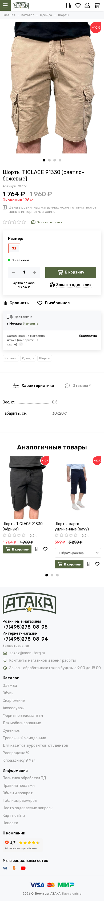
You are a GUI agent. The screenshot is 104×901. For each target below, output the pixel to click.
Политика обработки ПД (24, 778)
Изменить (30, 323)
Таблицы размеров (20, 800)
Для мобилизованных (22, 723)
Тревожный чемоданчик (24, 738)
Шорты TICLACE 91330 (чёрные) (23, 527)
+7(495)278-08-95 (25, 627)
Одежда (28, 358)
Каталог (11, 358)
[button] (44, 160)
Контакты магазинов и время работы (42, 660)
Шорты (44, 358)
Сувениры (12, 730)
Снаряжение (14, 700)
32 (14, 248)
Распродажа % (16, 753)
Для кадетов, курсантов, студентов (35, 745)
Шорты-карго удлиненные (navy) (72, 527)
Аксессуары (14, 708)
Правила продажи (19, 785)
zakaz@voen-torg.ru (27, 653)
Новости (10, 823)
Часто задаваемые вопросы (28, 808)
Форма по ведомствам (23, 715)
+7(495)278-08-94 (25, 639)
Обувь (8, 693)
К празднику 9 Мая (19, 760)
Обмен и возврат (18, 793)
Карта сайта (14, 815)
